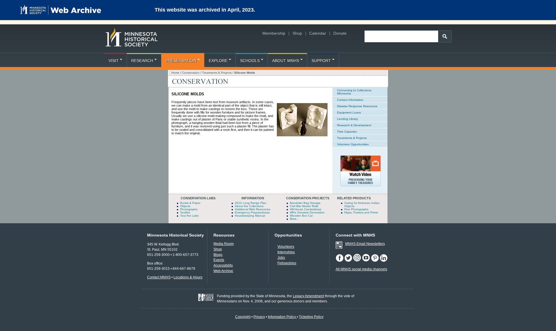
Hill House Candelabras (305, 209)
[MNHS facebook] (340, 261)
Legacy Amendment (308, 296)
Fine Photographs (356, 209)
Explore (218, 60)
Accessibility (223, 265)
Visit (114, 60)
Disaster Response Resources (357, 106)
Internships (286, 252)
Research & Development (354, 125)
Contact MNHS (159, 277)
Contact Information (350, 99)
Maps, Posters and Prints (361, 212)
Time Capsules (347, 131)
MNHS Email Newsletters (365, 244)
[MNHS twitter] (348, 261)
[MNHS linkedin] (383, 261)
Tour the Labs (189, 215)
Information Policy (282, 317)
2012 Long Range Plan (250, 202)
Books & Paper (190, 202)
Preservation (181, 60)
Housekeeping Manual (250, 215)
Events (218, 260)
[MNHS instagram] (357, 261)
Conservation (191, 72)
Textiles (185, 212)
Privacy (259, 317)
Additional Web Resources (252, 209)
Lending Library (347, 118)
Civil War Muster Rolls (304, 206)
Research (142, 60)
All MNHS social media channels (361, 269)
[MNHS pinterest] (375, 261)
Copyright (242, 317)
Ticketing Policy (311, 317)
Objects (185, 206)
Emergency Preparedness (252, 212)
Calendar (317, 33)
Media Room (223, 244)
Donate (340, 33)
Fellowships (286, 263)
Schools (250, 60)
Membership (273, 33)
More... (294, 218)
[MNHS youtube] (366, 261)
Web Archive (223, 271)
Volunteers (285, 247)
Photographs (188, 209)
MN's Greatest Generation (307, 212)
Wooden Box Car (301, 215)
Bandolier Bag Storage (305, 202)
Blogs (217, 255)
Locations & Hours (187, 277)
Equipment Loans (349, 112)
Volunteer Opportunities (353, 144)
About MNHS (285, 60)
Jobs (281, 258)
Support (321, 60)
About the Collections (249, 206)
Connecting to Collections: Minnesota (354, 92)
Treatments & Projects (217, 72)
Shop (297, 33)
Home (175, 72)
